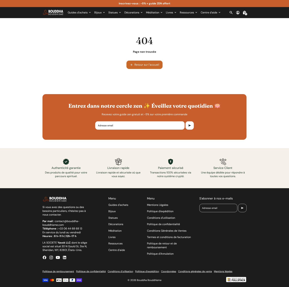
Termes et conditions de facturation (169, 237)
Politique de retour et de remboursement (162, 245)
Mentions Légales (157, 205)
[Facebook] (44, 257)
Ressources (115, 243)
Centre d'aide (116, 250)
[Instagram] (51, 257)
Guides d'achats (118, 205)
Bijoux (112, 211)
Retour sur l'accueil (144, 65)
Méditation (115, 230)
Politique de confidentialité (163, 224)
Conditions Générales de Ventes (166, 230)
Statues (113, 218)
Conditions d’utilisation (120, 271)
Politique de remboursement (58, 271)
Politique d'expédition (160, 211)
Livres (112, 237)
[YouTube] (58, 257)
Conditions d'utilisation (161, 218)
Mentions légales (223, 271)
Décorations (115, 224)
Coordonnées (168, 271)
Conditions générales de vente (195, 271)
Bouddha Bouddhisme (149, 280)
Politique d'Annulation (160, 253)
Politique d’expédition (147, 271)
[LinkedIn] (65, 257)
